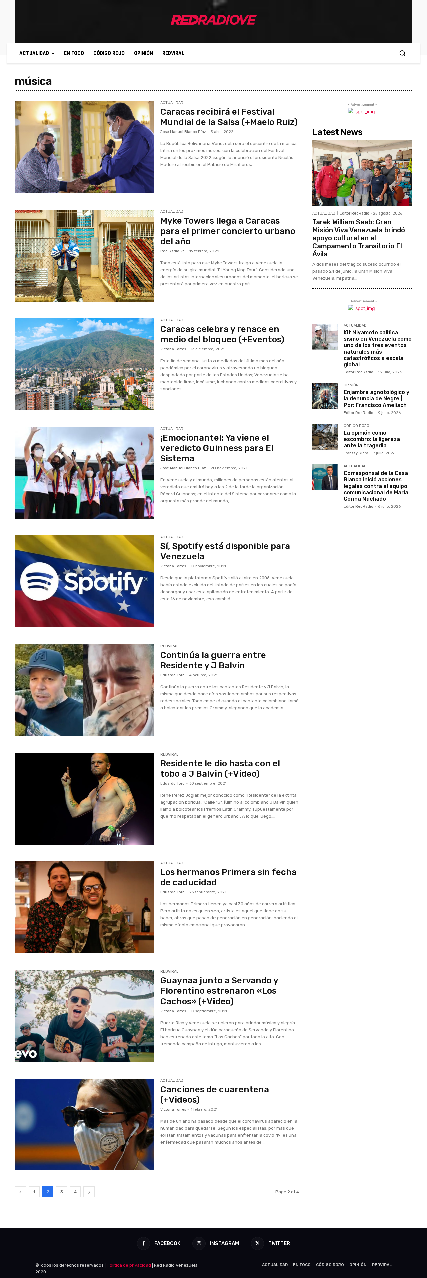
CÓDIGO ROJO (356, 426)
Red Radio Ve (172, 251)
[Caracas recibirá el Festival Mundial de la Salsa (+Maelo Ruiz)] (84, 147)
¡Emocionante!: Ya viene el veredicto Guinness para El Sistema (216, 448)
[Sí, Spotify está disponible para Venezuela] (84, 581)
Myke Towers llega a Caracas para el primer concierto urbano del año (227, 231)
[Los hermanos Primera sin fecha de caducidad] (84, 907)
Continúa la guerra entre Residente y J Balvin (213, 660)
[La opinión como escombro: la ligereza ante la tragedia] (325, 437)
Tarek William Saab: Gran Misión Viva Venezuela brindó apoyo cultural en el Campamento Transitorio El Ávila (358, 238)
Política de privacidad (129, 1265)
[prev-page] (20, 1191)
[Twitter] (257, 1243)
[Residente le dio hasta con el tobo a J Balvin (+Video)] (84, 799)
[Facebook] (143, 1243)
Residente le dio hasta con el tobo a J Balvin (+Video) (220, 768)
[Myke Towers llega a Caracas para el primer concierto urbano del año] (84, 256)
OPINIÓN (351, 385)
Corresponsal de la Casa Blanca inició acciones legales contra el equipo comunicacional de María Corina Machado (376, 486)
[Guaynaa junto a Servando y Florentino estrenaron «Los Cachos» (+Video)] (84, 1016)
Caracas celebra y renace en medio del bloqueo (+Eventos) (222, 334)
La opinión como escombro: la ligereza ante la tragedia (372, 439)
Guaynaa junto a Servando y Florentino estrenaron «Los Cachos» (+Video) (219, 990)
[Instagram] (198, 1243)
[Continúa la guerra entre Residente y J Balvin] (84, 690)
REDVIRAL (169, 646)
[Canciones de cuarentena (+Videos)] (84, 1125)
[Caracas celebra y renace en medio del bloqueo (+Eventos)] (84, 364)
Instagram (224, 1243)
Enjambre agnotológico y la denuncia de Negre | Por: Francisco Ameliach (376, 398)
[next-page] (89, 1191)
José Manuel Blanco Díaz (183, 132)
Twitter (279, 1243)
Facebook (167, 1243)
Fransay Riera (356, 453)
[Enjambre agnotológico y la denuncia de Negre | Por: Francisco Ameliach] (325, 396)
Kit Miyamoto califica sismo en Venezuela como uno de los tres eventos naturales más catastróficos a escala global (378, 348)
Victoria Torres (173, 349)
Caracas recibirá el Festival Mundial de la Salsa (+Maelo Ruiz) (229, 117)
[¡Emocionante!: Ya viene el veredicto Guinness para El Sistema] (84, 473)
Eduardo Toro (172, 675)
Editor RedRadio (354, 213)
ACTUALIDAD (171, 103)
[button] (402, 53)
